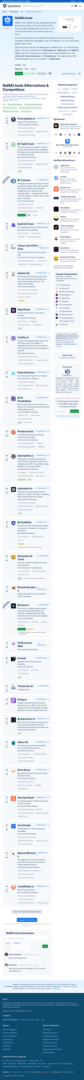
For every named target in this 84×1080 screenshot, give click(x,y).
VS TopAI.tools (64, 285)
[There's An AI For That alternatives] (13, 246)
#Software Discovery (11, 111)
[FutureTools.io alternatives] (13, 373)
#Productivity (26, 111)
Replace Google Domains (52, 1049)
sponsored (56, 988)
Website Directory (67, 114)
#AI (4, 104)
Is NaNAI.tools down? (67, 358)
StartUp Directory (64, 111)
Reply (37, 954)
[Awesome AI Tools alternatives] (13, 556)
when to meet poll (18, 1076)
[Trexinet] (13, 181)
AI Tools (74, 89)
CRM (4, 1064)
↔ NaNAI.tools (41, 118)
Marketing (32, 1064)
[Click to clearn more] (42, 986)
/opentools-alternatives (13, 307)
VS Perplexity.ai (65, 295)
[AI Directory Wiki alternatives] (13, 643)
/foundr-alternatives (12, 656)
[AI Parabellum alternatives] (13, 398)
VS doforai (63, 324)
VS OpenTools (64, 298)
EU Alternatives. (35, 98)
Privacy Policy (16, 1072)
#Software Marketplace (33, 104)
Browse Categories (10, 1029)
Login (79, 1)
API (43, 1020)
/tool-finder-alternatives (13, 823)
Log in (8, 943)
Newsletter (7, 1049)
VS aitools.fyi (64, 288)
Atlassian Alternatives (51, 1039)
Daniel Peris (13, 965)
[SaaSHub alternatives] (13, 523)
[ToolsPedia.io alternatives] (13, 887)
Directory (74, 92)
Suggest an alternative (27, 920)
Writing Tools (68, 1064)
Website (19, 73)
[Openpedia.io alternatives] (13, 456)
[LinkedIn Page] (50, 73)
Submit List (7, 1046)
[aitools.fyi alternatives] (13, 274)
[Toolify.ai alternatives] (13, 338)
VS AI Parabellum (65, 305)
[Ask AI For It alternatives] (13, 719)
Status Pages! (8, 1039)
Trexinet (66, 375)
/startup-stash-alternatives (14, 795)
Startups (28, 1)
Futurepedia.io (49, 50)
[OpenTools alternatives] (13, 310)
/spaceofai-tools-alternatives (15, 851)
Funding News (8, 1043)
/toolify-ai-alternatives (12, 335)
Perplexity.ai (50, 56)
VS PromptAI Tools (66, 321)
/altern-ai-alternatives (12, 740)
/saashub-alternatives (12, 520)
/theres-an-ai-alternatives (14, 684)
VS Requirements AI (66, 318)
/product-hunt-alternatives (14, 429)
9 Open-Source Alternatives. (18, 98)
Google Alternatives (50, 1036)
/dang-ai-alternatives (12, 697)
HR (60, 1064)
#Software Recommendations (30, 108)
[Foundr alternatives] (13, 659)
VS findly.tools (64, 308)
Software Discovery (67, 100)
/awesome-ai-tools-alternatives (16, 554)
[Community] (76, 6)
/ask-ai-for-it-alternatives (14, 717)
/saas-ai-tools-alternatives (14, 221)
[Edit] (79, 73)
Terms (26, 1072)
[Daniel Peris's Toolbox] (6, 965)
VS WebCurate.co (66, 315)
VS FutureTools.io (65, 311)
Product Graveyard (50, 1043)
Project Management (10, 1066)
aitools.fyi (19, 56)
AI (59, 89)
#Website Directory (14, 104)
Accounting (42, 1064)
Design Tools (34, 1061)
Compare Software (10, 1033)
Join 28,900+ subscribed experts (67, 416)
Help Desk (12, 1064)
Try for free (21, 215)
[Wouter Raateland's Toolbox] (6, 954)
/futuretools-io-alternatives (14, 370)
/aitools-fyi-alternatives (13, 271)
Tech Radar (47, 1029)
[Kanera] (13, 605)
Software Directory (67, 97)
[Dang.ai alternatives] (13, 700)
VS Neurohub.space (66, 292)
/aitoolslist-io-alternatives (14, 486)
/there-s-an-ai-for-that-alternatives (17, 243)
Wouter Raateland (15, 954)
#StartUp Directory (10, 108)
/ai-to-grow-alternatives (13, 767)
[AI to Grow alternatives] (13, 770)
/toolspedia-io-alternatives (14, 884)
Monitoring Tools (26, 1066)
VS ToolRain (63, 301)
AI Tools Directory (63, 92)
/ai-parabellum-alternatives (14, 395)
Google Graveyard (50, 1046)
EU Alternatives (68, 340)
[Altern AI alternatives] (13, 743)
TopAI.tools (62, 50)
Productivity (22, 1064)
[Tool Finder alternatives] (13, 826)
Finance (38, 1066)
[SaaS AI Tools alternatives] (13, 224)
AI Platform (65, 89)
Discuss (31, 1020)
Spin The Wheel (68, 1072)
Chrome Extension (10, 1036)
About (37, 1020)
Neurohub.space (32, 56)
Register (73, 1)
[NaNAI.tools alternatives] (7, 21)
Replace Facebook (50, 1033)
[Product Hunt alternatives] (13, 432)
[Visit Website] (48, 118)
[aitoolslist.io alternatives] (13, 489)
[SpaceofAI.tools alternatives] (13, 853)
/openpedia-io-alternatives (14, 453)
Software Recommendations (67, 107)
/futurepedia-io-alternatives (15, 116)
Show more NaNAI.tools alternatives (27, 912)
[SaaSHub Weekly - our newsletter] (72, 6)
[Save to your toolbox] (7, 28)
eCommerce (52, 1064)
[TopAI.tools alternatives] (13, 144)
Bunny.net (46, 1072)
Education (46, 1066)
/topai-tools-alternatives (13, 141)
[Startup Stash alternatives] (13, 798)
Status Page (42, 73)
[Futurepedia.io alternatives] (13, 119)
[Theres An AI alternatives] (13, 687)
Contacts (22, 1020)
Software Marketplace (67, 104)
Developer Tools (21, 1061)
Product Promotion (10, 1020)
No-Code (9, 1061)
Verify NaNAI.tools (69, 73)
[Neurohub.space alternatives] (13, 588)
